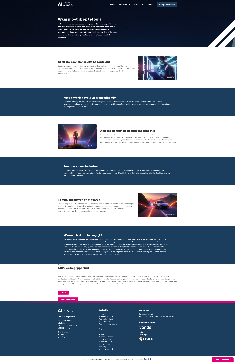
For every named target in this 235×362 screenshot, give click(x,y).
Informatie (123, 4)
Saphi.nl (147, 359)
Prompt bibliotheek (167, 4)
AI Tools (137, 4)
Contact (150, 4)
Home (112, 4)
